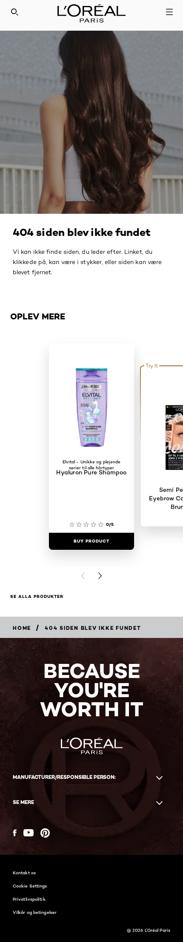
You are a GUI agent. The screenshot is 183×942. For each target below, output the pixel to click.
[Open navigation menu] (169, 12)
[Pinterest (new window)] (45, 833)
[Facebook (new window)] (15, 832)
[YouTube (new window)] (28, 832)
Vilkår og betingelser (35, 912)
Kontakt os (24, 872)
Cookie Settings (30, 885)
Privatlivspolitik (29, 899)
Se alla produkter (36, 596)
